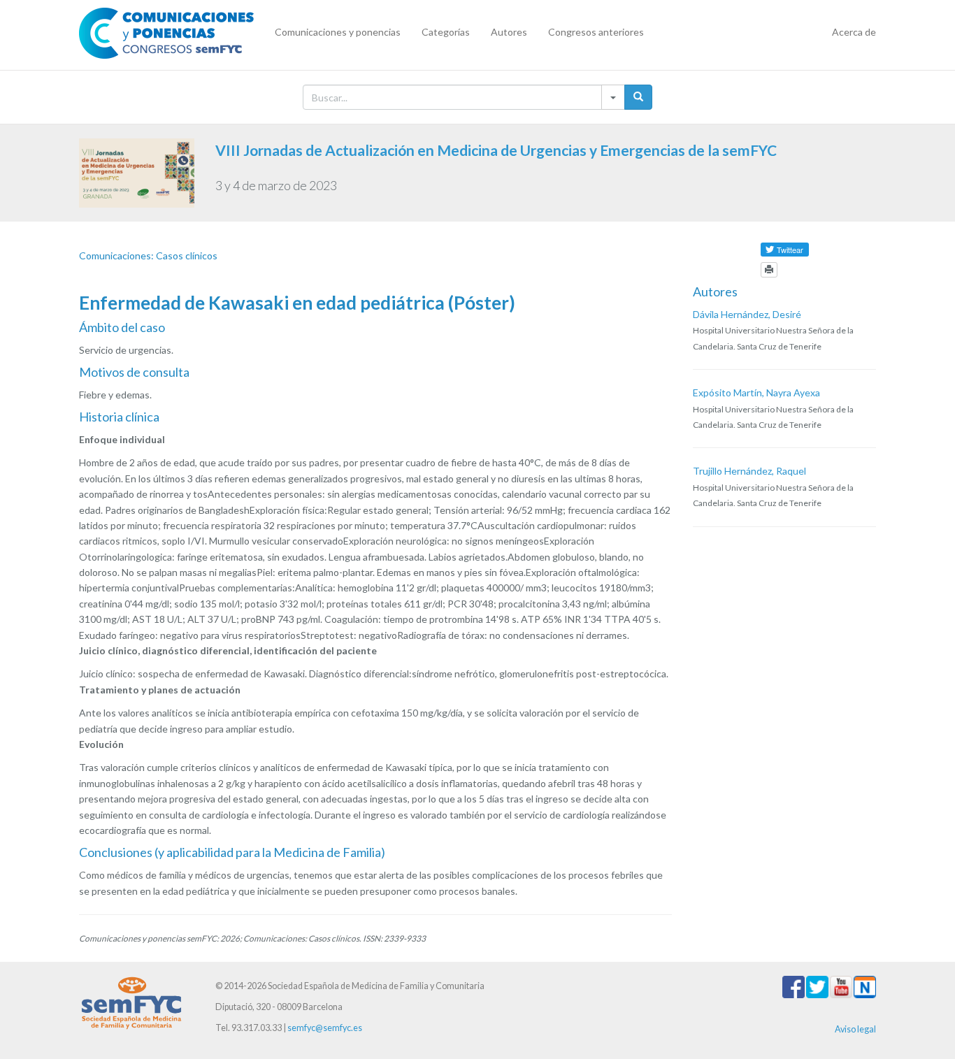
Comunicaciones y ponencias (338, 32)
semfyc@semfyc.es (324, 1028)
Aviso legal (855, 1029)
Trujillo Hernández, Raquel (749, 471)
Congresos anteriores (596, 32)
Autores (509, 32)
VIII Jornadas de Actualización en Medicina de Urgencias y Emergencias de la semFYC (496, 150)
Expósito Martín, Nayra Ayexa (756, 392)
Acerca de (854, 32)
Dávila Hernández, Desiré (747, 314)
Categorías (446, 32)
